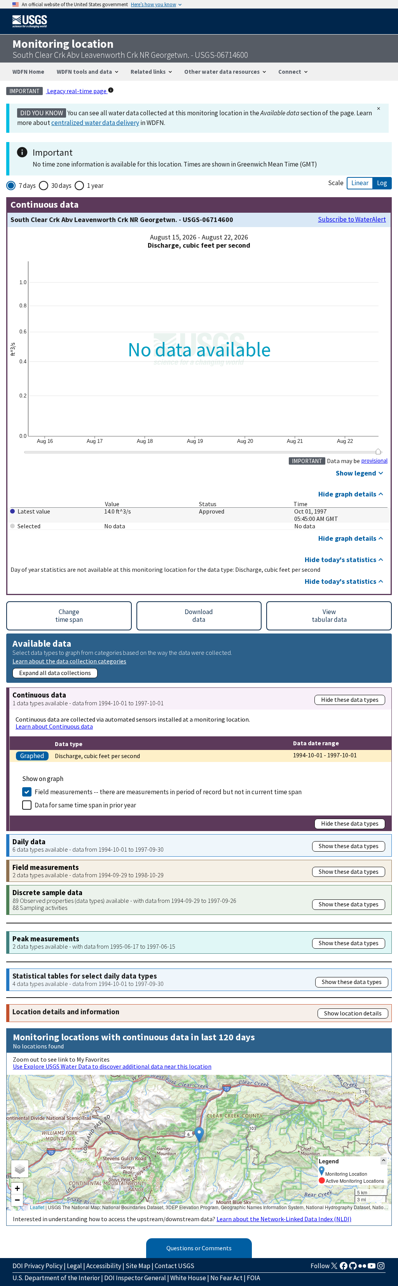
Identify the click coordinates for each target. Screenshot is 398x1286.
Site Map (138, 1266)
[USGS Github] (353, 1268)
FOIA (253, 1278)
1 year (95, 185)
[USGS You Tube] (371, 1268)
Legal (74, 1266)
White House (188, 1278)
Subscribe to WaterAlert (352, 219)
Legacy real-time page (77, 91)
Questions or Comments (199, 1248)
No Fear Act (226, 1278)
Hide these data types (350, 699)
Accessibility (103, 1266)
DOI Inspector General (135, 1278)
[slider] (378, 451)
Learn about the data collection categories (69, 661)
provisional (374, 460)
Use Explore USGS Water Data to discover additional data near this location (112, 1066)
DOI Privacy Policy (37, 1266)
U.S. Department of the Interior (56, 1278)
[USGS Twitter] (334, 1268)
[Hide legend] (384, 1161)
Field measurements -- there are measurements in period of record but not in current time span (168, 792)
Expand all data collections (55, 673)
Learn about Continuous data (54, 726)
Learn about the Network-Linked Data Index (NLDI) (283, 1219)
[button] (199, 1135)
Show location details (353, 1013)
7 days (27, 185)
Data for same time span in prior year (85, 805)
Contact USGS (174, 1266)
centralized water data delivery (95, 122)
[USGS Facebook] (343, 1268)
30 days (61, 185)
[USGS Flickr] (362, 1268)
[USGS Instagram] (381, 1268)
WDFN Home (28, 71)
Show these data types (349, 846)
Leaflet (37, 1207)
